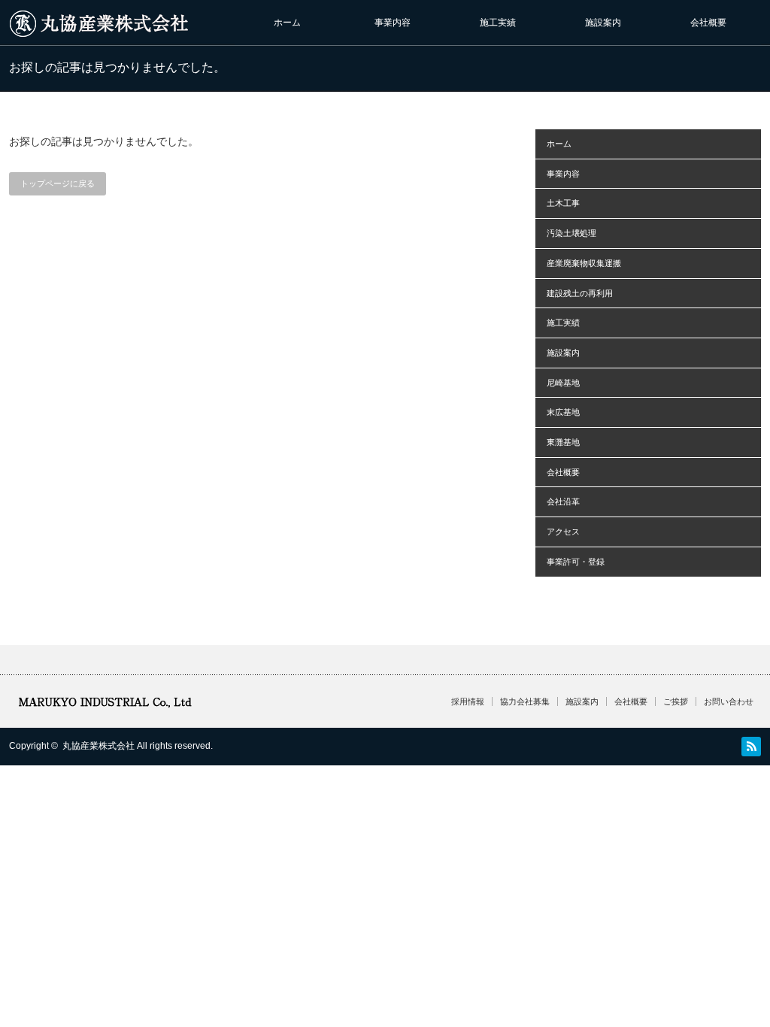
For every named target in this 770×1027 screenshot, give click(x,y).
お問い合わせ (728, 701)
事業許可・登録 (576, 561)
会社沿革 (563, 501)
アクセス (563, 531)
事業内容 (392, 22)
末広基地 (563, 412)
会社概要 (708, 22)
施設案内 (603, 22)
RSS (751, 746)
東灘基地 (563, 442)
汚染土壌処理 (571, 233)
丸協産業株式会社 (98, 746)
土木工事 (563, 203)
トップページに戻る (57, 183)
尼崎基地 (563, 382)
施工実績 (498, 22)
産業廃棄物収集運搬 (584, 263)
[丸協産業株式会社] (103, 29)
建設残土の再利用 (580, 293)
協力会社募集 (525, 701)
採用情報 (467, 701)
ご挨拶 (675, 701)
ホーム (287, 22)
